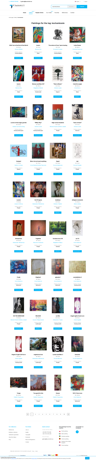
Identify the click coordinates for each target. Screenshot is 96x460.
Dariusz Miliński (18, 49)
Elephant (38, 277)
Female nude (38, 91)
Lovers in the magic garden (19, 122)
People (57, 130)
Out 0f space (38, 200)
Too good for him (38, 393)
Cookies (36, 451)
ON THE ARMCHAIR (18, 316)
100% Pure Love (77, 393)
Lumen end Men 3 (58, 354)
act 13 (77, 238)
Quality (27, 432)
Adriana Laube (57, 88)
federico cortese (19, 165)
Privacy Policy (34, 458)
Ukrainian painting (65, 436)
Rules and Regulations (30, 439)
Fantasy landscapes (18, 130)
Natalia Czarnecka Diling (19, 126)
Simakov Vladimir (58, 204)
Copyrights (28, 434)
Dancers (77, 130)
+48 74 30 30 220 (46, 433)
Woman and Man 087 (38, 84)
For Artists (28, 426)
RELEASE (38, 316)
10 (64, 414)
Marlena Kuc (38, 49)
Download (28, 437)
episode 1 (58, 277)
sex (77, 161)
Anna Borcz (77, 88)
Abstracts (18, 285)
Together (38, 238)
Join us (27, 429)
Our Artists (49, 12)
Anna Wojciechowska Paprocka (38, 165)
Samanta (77, 354)
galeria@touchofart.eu (26, 1)
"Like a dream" (77, 122)
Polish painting (64, 431)
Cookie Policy (13, 458)
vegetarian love (38, 354)
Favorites (56, 12)
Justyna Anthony (18, 204)
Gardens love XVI (58, 238)
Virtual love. (18, 238)
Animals (58, 246)
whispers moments (77, 200)
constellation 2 (77, 277)
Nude (38, 53)
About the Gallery (12, 437)
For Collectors (12, 426)
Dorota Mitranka (58, 358)
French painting (64, 445)
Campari (18, 161)
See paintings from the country (65, 427)
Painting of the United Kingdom (66, 442)
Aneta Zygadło (77, 319)
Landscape (38, 323)
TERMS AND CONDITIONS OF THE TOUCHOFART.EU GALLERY (20, 451)
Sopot (57, 161)
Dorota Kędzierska (57, 165)
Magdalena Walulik (38, 88)
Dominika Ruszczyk (77, 49)
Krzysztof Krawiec (57, 49)
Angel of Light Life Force (19, 354)
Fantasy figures (18, 53)
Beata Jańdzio (77, 204)
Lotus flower (77, 45)
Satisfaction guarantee (13, 434)
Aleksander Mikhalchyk (38, 204)
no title (58, 316)
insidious (57, 200)
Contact (72, 12)
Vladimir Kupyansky (19, 397)
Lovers (19, 200)
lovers (38, 45)
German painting (64, 438)
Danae (58, 393)
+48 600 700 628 (14, 1)
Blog (10, 439)
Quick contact (46, 426)
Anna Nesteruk (77, 242)
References (65, 12)
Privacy (33, 451)
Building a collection (13, 432)
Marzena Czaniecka (38, 242)
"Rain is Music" (57, 84)
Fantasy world (77, 285)
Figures (58, 91)
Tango (19, 393)
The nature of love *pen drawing (57, 45)
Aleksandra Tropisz (58, 319)
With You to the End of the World (18, 45)
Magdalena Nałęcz (57, 242)
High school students (58, 122)
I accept (87, 458)
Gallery (15, 17)
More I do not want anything (38, 161)
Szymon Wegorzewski (38, 319)
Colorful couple (77, 84)
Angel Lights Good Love (77, 316)
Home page (11, 17)
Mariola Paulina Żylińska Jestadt (58, 126)
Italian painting (64, 433)
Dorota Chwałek (77, 165)
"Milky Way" (38, 122)
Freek (18, 277)
